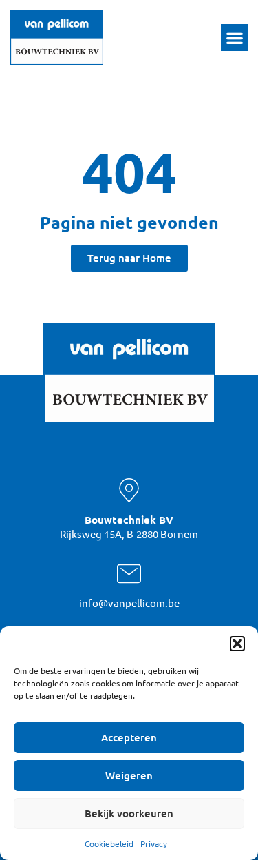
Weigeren (129, 775)
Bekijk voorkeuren (129, 813)
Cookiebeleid (109, 843)
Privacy (153, 843)
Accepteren (129, 737)
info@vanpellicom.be (129, 602)
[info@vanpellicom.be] (129, 574)
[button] (237, 644)
